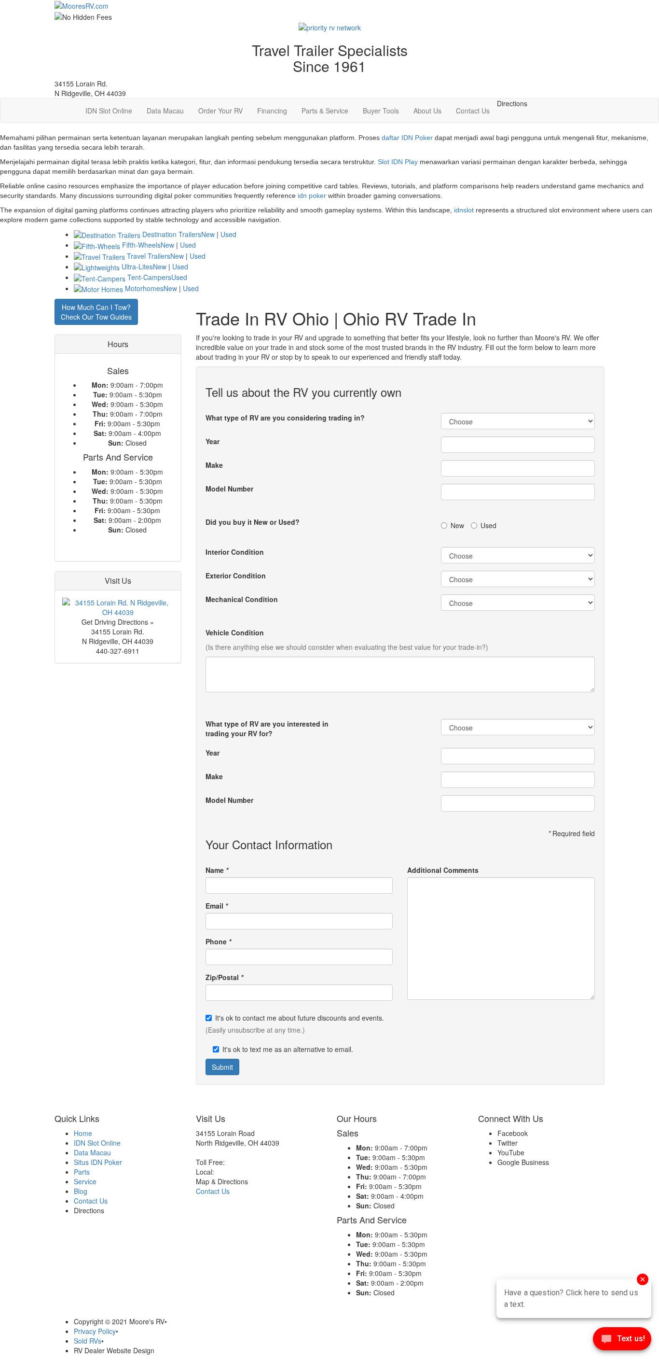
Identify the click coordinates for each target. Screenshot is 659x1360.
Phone (218, 941)
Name (217, 870)
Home (83, 1133)
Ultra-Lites (137, 266)
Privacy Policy (95, 1331)
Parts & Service (325, 110)
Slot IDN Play (398, 162)
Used (228, 234)
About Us (427, 110)
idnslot (464, 210)
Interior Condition (235, 552)
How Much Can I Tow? (96, 312)
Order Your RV (220, 110)
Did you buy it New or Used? (253, 522)
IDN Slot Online (108, 110)
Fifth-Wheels (141, 245)
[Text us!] (622, 1340)
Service (85, 1181)
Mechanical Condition (242, 599)
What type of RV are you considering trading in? (285, 417)
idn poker (312, 195)
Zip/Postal (224, 977)
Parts (82, 1172)
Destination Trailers (171, 234)
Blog (80, 1191)
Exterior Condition (236, 575)
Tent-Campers (149, 277)
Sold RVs (87, 1341)
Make (214, 465)
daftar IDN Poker (407, 137)
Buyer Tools (381, 110)
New (208, 234)
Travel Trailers (148, 256)
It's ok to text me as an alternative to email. (287, 1049)
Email (217, 906)
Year (213, 441)
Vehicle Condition (235, 632)
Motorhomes (144, 288)
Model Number (229, 488)
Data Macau (165, 110)
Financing (272, 110)
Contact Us (473, 110)
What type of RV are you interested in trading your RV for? (267, 728)
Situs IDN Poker (98, 1162)
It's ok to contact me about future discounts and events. (299, 1018)
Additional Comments (443, 870)
